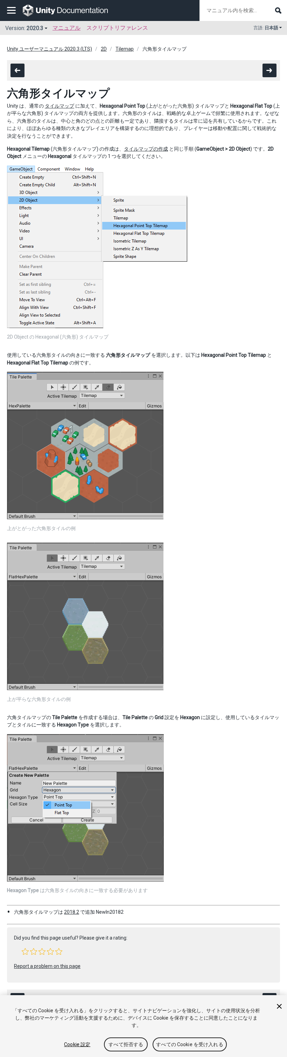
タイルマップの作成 (146, 149)
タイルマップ (59, 106)
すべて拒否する (125, 1044)
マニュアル (66, 28)
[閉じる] (279, 1006)
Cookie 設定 (77, 1044)
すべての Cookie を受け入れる (189, 1044)
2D (104, 49)
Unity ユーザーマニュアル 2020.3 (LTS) (49, 49)
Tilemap (124, 49)
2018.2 (71, 912)
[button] (25, 951)
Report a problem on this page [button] (47, 966)
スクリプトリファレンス (117, 28)
